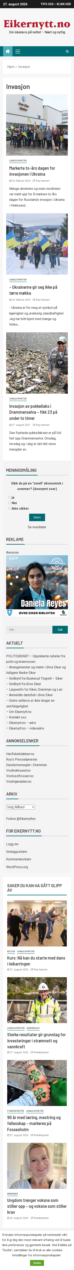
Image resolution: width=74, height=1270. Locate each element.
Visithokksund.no (18, 770)
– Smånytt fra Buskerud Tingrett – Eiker (34, 678)
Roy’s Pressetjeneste (21, 759)
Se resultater (37, 527)
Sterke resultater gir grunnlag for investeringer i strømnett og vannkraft (36, 1040)
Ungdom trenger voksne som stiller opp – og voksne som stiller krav (37, 1206)
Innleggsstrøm (16, 852)
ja (13, 497)
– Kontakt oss (16, 717)
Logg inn (12, 844)
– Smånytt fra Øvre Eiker (23, 684)
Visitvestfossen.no (20, 776)
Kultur (11, 951)
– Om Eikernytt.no (18, 712)
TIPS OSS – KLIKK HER (55, 4)
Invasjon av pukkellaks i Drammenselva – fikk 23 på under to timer (33, 412)
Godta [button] (37, 1262)
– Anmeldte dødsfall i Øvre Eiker (29, 695)
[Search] (67, 51)
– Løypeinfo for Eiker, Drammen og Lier (34, 689)
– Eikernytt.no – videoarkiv (25, 728)
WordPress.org (17, 867)
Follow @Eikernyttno (21, 819)
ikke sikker (20, 508)
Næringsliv (33, 1028)
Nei (14, 503)
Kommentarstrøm (18, 859)
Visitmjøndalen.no (18, 781)
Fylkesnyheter (15, 1111)
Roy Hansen (43, 180)
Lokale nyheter (18, 161)
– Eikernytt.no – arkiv (21, 723)
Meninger (12, 1194)
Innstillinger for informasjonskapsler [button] (36, 1255)
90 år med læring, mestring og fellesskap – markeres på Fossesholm (34, 1123)
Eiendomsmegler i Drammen (26, 765)
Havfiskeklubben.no (20, 754)
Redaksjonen (41, 1052)
